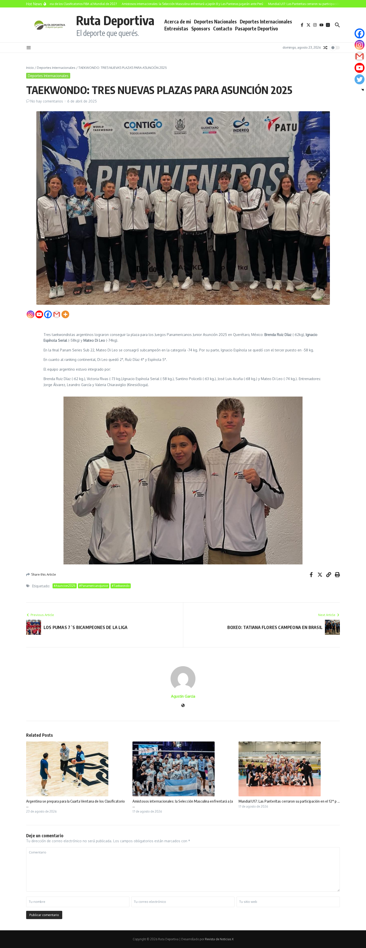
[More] (65, 314)
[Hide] (363, 90)
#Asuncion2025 (64, 586)
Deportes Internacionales (266, 21)
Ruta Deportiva (115, 20)
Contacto (222, 28)
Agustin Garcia (183, 696)
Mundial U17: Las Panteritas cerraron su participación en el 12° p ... (289, 801)
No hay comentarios (46, 101)
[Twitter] (359, 79)
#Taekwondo (120, 586)
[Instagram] (30, 314)
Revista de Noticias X (219, 939)
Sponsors (200, 28)
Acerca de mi (177, 21)
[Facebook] (48, 314)
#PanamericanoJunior (93, 586)
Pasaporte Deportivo (256, 28)
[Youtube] (39, 314)
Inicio (30, 68)
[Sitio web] (183, 706)
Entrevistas (176, 28)
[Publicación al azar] (325, 48)
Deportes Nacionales (215, 21)
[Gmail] (57, 314)
